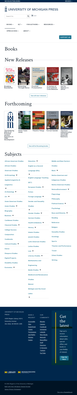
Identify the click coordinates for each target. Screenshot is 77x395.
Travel (54, 251)
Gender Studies (34, 213)
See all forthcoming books (38, 146)
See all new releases (38, 96)
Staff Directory (43, 344)
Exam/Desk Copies (32, 328)
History (31, 227)
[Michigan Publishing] (27, 372)
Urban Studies (57, 255)
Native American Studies (61, 185)
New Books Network (44, 336)
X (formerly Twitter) (43, 349)
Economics (8, 267)
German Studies (34, 218)
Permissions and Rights (32, 333)
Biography (8, 211)
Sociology (55, 236)
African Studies (10, 166)
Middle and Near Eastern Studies (61, 163)
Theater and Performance (61, 246)
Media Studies (33, 270)
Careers (42, 324)
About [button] (26, 31)
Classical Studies (11, 225)
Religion (55, 227)
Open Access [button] (12, 31)
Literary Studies (34, 256)
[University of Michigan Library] (11, 372)
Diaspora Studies (11, 253)
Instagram (43, 329)
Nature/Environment (59, 189)
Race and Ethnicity (58, 213)
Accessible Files (31, 323)
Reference (55, 222)
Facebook (43, 327)
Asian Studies (10, 206)
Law (29, 251)
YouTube (43, 353)
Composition (9, 234)
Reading (55, 218)
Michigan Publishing (12, 1)
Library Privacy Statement (13, 389)
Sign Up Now (64, 358)
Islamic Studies (33, 232)
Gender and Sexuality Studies (36, 203)
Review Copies (30, 338)
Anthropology (10, 175)
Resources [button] (48, 24)
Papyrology (56, 194)
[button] (16, 175)
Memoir (31, 284)
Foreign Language (35, 197)
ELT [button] (19, 24)
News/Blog (43, 340)
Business (8, 215)
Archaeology (9, 192)
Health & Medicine (35, 223)
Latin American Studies (37, 242)
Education (31, 161)
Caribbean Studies (11, 220)
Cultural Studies (11, 244)
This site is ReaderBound (64, 392)
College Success (11, 230)
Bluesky (42, 321)
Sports (54, 241)
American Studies (11, 170)
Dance (7, 249)
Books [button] (9, 24)
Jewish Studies (33, 237)
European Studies (34, 187)
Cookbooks (9, 239)
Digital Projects (10, 258)
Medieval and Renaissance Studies (38, 277)
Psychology (56, 208)
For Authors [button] (32, 24)
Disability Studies (11, 263)
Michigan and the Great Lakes (37, 291)
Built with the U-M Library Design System (17, 386)
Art (6, 197)
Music (54, 170)
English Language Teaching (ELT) (38, 180)
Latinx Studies (33, 246)
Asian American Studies (13, 201)
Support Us (65, 37)
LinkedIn (42, 332)
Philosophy (56, 199)
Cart (33, 16)
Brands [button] (68, 1)
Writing (54, 260)
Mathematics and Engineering (34, 263)
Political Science (58, 203)
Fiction (30, 192)
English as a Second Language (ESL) (35, 168)
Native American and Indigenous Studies (59, 177)
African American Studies (14, 161)
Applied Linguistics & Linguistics (12, 182)
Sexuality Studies (58, 232)
